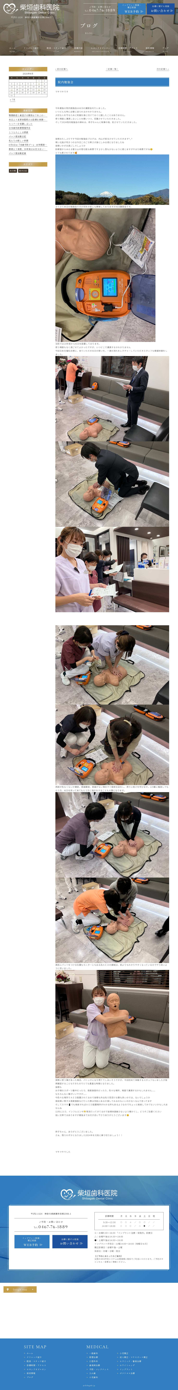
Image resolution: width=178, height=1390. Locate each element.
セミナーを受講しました (21, 124)
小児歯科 (93, 1377)
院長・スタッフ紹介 (36, 1361)
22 (39, 89)
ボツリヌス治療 (127, 1373)
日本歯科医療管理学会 (19, 128)
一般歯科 (93, 1353)
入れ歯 (92, 1373)
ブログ (30, 1377)
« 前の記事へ (61, 68)
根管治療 (93, 1357)
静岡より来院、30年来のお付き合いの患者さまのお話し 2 (37, 149)
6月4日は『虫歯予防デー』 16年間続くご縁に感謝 (33, 145)
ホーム (30, 1353)
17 (12, 89)
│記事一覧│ (112, 68)
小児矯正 (124, 1353)
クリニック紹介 (34, 1357)
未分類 (13, 171)
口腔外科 (93, 1361)
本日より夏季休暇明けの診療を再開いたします (31, 120)
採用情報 (31, 1373)
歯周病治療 (94, 1365)
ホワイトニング (127, 1365)
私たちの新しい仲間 (18, 141)
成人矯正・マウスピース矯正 (134, 1357)
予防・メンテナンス (99, 1369)
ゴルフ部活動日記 (17, 136)
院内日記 (23, 171)
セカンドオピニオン (36, 1369)
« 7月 (12, 100)
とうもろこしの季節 (18, 132)
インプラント (126, 1369)
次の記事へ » (163, 68)
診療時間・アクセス (36, 1365)
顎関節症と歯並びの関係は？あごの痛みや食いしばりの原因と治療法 (42, 115)
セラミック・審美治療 (130, 1361)
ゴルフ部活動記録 (17, 153)
